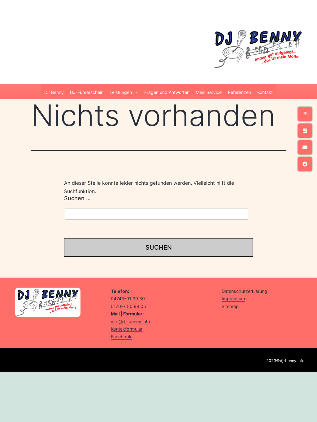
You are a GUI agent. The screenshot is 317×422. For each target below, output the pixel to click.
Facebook (121, 336)
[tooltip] (305, 114)
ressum (237, 298)
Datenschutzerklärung (244, 291)
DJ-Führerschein (86, 92)
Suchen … (77, 198)
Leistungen (121, 92)
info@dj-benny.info (130, 321)
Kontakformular (126, 328)
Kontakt (265, 92)
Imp (226, 298)
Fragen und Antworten (166, 92)
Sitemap (230, 306)
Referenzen (239, 92)
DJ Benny (54, 92)
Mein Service (209, 92)
